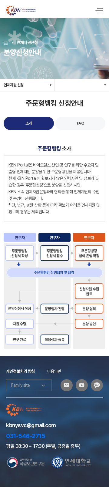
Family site (20, 385)
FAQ (80, 123)
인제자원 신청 (14, 85)
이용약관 (54, 371)
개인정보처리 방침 (20, 371)
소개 (28, 123)
